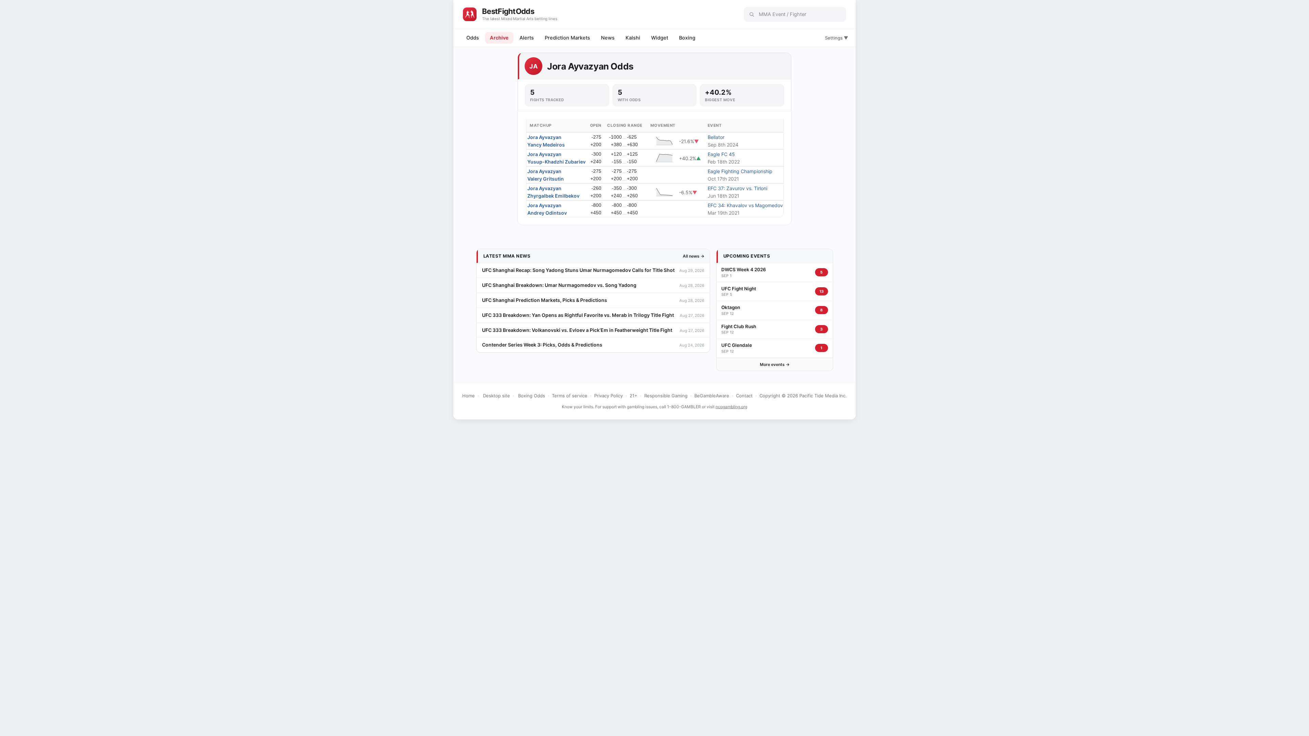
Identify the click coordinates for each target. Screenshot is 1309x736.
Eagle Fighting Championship (740, 171)
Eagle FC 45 (721, 154)
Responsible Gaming (666, 395)
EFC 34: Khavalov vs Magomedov (745, 205)
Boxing (687, 38)
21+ (633, 395)
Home (468, 395)
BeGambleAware (711, 395)
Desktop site (496, 395)
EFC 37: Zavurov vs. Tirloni (737, 188)
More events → (774, 364)
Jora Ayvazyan (544, 137)
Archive (499, 38)
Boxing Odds (531, 395)
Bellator (716, 137)
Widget (659, 38)
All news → (693, 256)
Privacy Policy (608, 395)
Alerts (527, 38)
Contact (744, 395)
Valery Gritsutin (545, 179)
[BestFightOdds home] (470, 14)
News (608, 38)
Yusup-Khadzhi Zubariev (556, 162)
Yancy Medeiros (546, 145)
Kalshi (633, 38)
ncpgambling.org (731, 406)
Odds (472, 38)
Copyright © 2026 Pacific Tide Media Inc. (803, 395)
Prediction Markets (567, 38)
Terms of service (569, 395)
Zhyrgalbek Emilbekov (553, 196)
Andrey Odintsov (547, 213)
